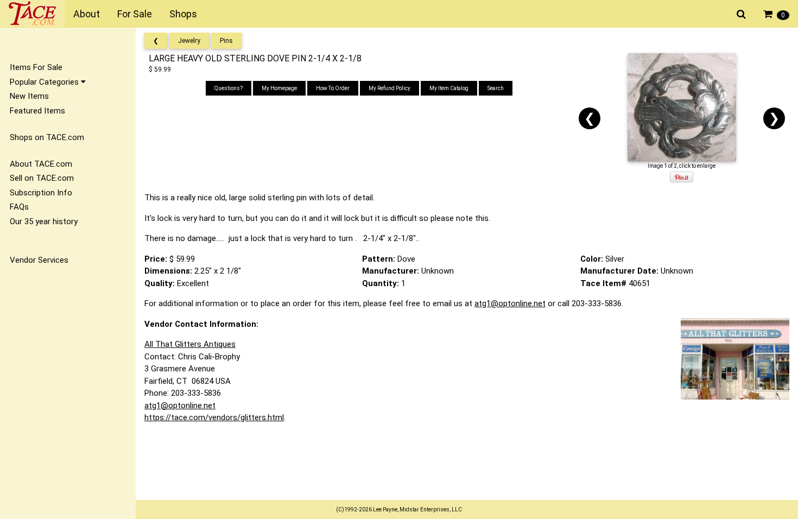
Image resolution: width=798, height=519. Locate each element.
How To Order (333, 88)
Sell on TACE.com (42, 178)
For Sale (134, 14)
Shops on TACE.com (47, 137)
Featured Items (37, 111)
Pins (226, 41)
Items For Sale (36, 67)
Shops (183, 14)
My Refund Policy (389, 88)
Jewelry (189, 41)
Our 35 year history (44, 221)
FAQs (19, 207)
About (86, 14)
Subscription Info (41, 193)
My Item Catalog (448, 88)
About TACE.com (41, 164)
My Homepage (279, 88)
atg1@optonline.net (510, 303)
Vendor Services (39, 260)
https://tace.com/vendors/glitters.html (214, 417)
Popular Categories (45, 82)
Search (495, 88)
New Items (29, 96)
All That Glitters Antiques (190, 344)
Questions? (228, 88)
